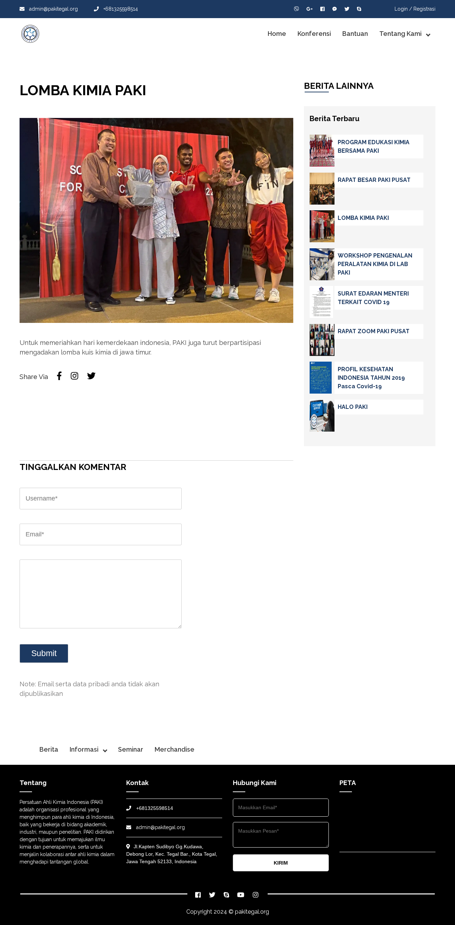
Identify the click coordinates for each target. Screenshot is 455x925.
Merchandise (174, 749)
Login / (403, 9)
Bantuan (355, 33)
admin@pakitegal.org (53, 9)
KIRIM (281, 863)
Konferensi (314, 33)
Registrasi (424, 9)
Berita (48, 749)
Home (277, 33)
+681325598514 (120, 9)
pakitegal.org (252, 911)
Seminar (130, 749)
